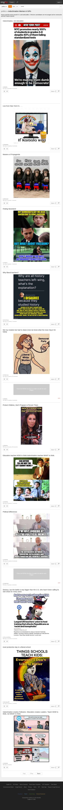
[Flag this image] (58, 91)
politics (3, 6)
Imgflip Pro (8, 784)
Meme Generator (24, 784)
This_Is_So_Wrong (7, 637)
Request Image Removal (54, 787)
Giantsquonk (6, 144)
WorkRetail (6, 501)
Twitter (25, 794)
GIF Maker (15, 784)
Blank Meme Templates (35, 784)
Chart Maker (54, 784)
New (14, 6)
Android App (32, 794)
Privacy (30, 787)
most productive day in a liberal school (17, 647)
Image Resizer (18, 787)
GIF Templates (45, 784)
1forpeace (5, 262)
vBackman (6, 445)
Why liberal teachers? (11, 272)
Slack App (44, 787)
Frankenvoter (6, 583)
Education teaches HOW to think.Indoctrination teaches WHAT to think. (29, 455)
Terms (34, 787)
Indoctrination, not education (13, 21)
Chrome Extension (40, 794)
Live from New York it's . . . (12, 106)
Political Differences (10, 512)
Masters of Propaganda (11, 154)
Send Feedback (31, 789)
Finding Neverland (9, 209)
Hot (10, 6)
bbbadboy (5, 398)
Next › (39, 773)
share (52, 91)
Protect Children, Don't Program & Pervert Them (20, 405)
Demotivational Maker (8, 787)
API (39, 787)
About (25, 787)
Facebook (20, 794)
